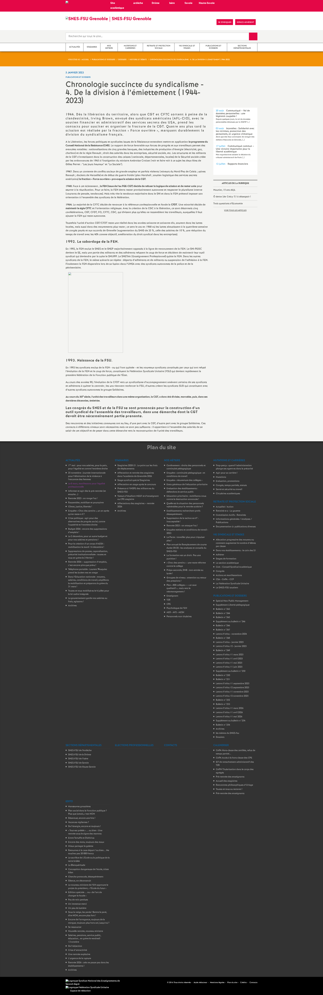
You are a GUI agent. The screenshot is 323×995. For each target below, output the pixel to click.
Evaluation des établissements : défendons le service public (182, 490)
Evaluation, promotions (227, 481)
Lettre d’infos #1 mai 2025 (229, 663)
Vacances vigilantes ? (78, 822)
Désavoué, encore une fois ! (81, 818)
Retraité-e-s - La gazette (228, 511)
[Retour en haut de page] (12, 982)
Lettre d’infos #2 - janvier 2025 (231, 646)
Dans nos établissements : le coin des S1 (236, 550)
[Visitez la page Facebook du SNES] (165, 982)
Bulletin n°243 (223, 609)
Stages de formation (226, 558)
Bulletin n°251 (223, 679)
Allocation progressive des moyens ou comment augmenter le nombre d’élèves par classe (236, 543)
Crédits (243, 982)
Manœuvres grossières (79, 806)
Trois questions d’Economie (228, 203)
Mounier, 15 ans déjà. (224, 190)
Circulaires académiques (228, 493)
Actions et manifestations (229, 575)
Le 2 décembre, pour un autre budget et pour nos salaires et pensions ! (87, 538)
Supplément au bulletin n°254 (230, 720)
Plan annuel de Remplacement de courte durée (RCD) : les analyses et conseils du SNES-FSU (187, 548)
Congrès (220, 571)
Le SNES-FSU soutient (227, 587)
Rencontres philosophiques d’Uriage (234, 785)
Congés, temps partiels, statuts (231, 485)
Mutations (221, 477)
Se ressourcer (74, 927)
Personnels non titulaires (179, 616)
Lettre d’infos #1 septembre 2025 (232, 683)
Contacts (253, 982)
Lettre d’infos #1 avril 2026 (229, 712)
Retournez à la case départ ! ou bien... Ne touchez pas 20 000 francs (88, 852)
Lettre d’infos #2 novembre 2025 (232, 696)
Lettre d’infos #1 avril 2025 (229, 658)
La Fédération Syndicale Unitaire (232, 583)
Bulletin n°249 (223, 650)
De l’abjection (75, 946)
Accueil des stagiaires (226, 781)
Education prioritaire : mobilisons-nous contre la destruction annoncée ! (186, 498)
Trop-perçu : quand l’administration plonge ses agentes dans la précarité (234, 467)
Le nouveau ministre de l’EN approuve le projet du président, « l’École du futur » (88, 886)
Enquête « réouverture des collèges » (184, 480)
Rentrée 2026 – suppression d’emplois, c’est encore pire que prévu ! (87, 563)
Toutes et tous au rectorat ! (229, 789)
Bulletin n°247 (223, 629)
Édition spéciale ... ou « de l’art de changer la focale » (85, 894)
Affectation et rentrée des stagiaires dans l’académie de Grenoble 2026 (135, 474)
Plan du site (232, 982)
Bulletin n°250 (223, 675)
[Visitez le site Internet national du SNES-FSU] (94, 982)
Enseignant (172, 596)
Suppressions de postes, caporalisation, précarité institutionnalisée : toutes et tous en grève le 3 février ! (88, 555)
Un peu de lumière (77, 908)
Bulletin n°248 (223, 638)
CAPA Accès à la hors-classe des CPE (234, 757)
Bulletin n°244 (223, 613)
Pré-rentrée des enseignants (230, 776)
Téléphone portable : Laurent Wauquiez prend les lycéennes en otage (87, 571)
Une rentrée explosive (79, 954)
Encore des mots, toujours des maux (86, 842)
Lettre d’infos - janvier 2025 (230, 642)
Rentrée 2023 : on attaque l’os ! (182, 525)
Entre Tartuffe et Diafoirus (81, 838)
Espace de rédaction (80, 990)
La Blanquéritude (76, 865)
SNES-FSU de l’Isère (78, 758)
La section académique (227, 563)
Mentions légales (217, 982)
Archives (72, 605)
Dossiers (220, 737)
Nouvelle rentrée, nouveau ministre (85, 931)
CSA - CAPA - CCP (225, 579)
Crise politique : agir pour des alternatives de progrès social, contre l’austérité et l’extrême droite (86, 521)
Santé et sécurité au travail (229, 489)
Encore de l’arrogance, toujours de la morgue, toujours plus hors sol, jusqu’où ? (88, 921)
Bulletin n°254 (223, 725)
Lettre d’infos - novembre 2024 (231, 634)
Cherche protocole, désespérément (85, 876)
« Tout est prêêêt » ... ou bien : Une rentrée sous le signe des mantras (85, 832)
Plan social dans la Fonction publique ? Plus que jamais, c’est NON (87, 812)
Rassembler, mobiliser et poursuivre (86, 502)
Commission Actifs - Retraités (231, 515)
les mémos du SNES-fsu (227, 733)
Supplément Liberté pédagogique (232, 605)
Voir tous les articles (235, 210)
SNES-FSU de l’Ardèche (80, 750)
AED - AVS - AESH (175, 612)
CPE (169, 604)
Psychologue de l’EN (177, 608)
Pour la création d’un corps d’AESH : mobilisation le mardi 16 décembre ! (86, 545)
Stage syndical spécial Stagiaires (133, 480)
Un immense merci (77, 904)
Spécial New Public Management (232, 601)
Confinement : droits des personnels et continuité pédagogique (186, 467)
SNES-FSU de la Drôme (79, 754)
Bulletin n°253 (223, 704)
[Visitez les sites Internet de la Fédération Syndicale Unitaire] (87, 987)
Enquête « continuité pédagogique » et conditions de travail (186, 474)
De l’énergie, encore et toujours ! (84, 826)
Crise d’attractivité (77, 950)
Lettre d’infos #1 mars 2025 (229, 654)
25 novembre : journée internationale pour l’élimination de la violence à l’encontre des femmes (86, 476)
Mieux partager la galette (80, 846)
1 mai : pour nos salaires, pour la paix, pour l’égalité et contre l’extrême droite (88, 467)
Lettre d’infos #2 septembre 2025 (232, 687)
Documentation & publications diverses (236, 526)
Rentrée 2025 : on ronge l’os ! (82, 498)
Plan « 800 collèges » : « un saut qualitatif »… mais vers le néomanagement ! (181, 588)
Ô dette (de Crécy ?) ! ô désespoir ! (232, 196)
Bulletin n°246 (223, 625)
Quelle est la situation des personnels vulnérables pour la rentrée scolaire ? (185, 505)
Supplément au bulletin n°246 (230, 621)
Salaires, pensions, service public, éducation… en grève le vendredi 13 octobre (84, 939)
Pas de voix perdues (78, 899)
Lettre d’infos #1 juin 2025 (229, 667)
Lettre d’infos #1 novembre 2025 (232, 691)
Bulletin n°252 (223, 700)
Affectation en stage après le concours (136, 484)
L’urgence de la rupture (79, 958)
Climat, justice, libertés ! (80, 506)
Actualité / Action (225, 507)
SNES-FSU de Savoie (78, 763)
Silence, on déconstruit (79, 880)
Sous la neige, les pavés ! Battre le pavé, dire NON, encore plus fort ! (87, 914)
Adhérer (220, 554)
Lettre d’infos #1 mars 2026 (229, 708)
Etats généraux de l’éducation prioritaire (187, 484)
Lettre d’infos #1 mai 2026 (229, 716)
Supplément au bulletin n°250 (230, 671)
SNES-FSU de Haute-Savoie (82, 767)
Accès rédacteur (200, 982)
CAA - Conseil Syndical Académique (234, 567)
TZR (168, 600)
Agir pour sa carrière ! (226, 473)
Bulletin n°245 (223, 617)
